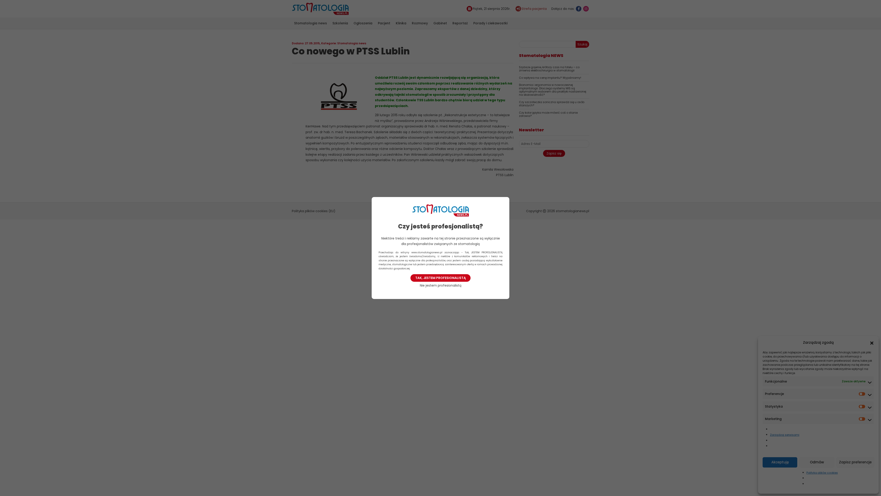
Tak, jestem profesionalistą (440, 278)
